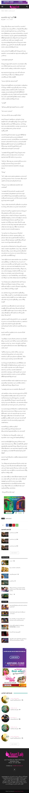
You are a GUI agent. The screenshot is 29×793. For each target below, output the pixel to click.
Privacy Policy (17, 791)
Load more (14, 552)
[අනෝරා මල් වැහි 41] (4, 534)
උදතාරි (4, 19)
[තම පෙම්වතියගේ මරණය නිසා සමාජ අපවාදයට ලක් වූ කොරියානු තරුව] (4, 620)
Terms (22, 791)
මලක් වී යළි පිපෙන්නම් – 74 (16, 700)
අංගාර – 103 (12, 561)
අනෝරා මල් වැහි (11, 10)
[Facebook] (7, 525)
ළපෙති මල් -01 (13, 581)
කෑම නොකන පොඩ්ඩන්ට (15, 567)
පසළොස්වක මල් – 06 (15, 719)
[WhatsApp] (17, 525)
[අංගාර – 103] (4, 562)
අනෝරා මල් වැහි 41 (14, 532)
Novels (6, 10)
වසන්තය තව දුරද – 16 (15, 728)
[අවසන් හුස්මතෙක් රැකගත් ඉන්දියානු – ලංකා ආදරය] (4, 613)
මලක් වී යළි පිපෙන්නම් (14, 698)
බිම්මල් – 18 (12, 594)
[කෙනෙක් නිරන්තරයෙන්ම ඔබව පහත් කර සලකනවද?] (4, 607)
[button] (2, 6)
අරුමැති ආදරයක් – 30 (14, 574)
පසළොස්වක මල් (13, 717)
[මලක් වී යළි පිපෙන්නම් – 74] (5, 699)
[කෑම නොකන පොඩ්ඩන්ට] (4, 569)
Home (2, 10)
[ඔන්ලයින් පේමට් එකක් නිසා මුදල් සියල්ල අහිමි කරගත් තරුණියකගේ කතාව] (4, 640)
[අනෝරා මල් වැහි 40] (4, 541)
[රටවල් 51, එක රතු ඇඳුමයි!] (4, 633)
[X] (10, 525)
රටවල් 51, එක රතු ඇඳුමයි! (15, 632)
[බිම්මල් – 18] (4, 596)
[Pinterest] (13, 525)
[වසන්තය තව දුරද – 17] (5, 709)
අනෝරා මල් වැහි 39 (14, 546)
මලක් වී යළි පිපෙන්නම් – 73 (16, 738)
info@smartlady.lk (18, 765)
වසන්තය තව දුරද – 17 (15, 709)
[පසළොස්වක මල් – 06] (5, 718)
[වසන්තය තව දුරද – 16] (5, 728)
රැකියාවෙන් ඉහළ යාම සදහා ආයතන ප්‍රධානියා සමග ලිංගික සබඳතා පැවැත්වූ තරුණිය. (17, 589)
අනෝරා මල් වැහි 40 (14, 539)
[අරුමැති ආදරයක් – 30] (4, 576)
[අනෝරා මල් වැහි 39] (4, 547)
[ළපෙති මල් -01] (4, 582)
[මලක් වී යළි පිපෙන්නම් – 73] (5, 737)
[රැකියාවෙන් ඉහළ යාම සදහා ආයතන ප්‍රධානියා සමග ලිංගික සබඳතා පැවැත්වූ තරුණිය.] (4, 589)
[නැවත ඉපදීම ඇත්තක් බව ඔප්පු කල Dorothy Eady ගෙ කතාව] (4, 627)
